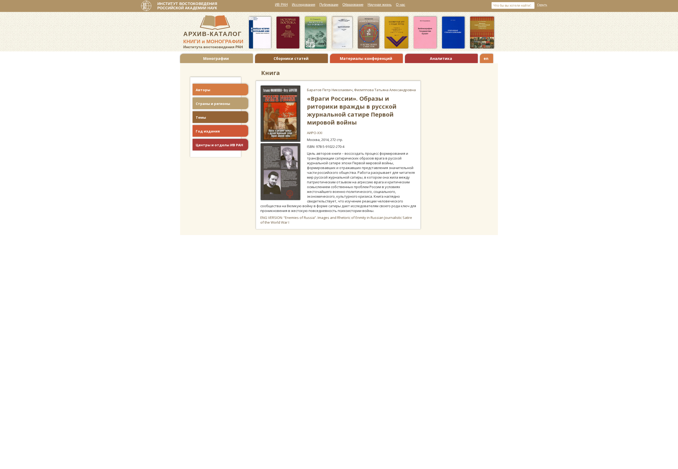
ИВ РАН (281, 5)
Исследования (303, 5)
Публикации (328, 5)
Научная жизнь (380, 5)
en (486, 58)
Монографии (216, 58)
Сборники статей (291, 58)
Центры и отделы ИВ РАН (219, 145)
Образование (352, 5)
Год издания (208, 131)
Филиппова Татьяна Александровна (385, 89)
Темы (201, 117)
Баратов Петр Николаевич (330, 89)
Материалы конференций (366, 58)
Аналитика (441, 58)
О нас (400, 5)
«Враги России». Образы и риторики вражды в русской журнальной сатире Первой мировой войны (351, 110)
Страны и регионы (213, 103)
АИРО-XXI (314, 132)
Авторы (203, 89)
